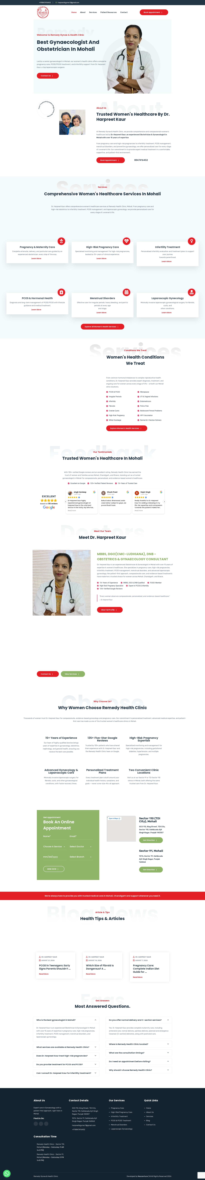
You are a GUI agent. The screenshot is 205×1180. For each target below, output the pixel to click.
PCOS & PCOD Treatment (121, 1121)
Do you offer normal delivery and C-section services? (135, 1020)
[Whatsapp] (7, 1173)
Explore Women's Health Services (124, 428)
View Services (71, 674)
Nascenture (143, 1176)
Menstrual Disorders (119, 1125)
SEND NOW (51, 869)
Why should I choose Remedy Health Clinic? (130, 1070)
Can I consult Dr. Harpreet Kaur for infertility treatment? (63, 1073)
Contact (124, 12)
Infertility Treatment (119, 1116)
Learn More (36, 258)
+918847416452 (45, 3)
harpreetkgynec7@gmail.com (68, 3)
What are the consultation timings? (126, 1052)
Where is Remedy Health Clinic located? (128, 1044)
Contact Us (46, 76)
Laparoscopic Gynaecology (122, 1129)
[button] (164, 501)
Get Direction (149, 840)
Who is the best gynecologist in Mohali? (55, 1020)
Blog (148, 1121)
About (83, 12)
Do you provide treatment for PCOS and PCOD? (59, 1064)
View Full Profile (108, 610)
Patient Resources (108, 12)
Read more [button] (72, 511)
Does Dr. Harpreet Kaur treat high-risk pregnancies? (62, 1055)
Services (93, 12)
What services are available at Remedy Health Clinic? (62, 1047)
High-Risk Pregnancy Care (121, 1112)
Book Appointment (152, 12)
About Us (150, 1112)
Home (74, 12)
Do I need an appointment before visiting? (130, 1061)
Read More (43, 974)
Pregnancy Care (117, 1108)
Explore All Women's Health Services (100, 326)
